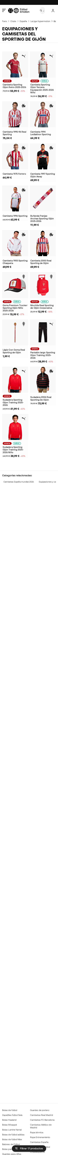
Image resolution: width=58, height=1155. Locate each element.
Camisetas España (39, 1142)
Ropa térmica (36, 1132)
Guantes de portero (39, 1110)
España (23, 21)
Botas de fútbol (9, 1110)
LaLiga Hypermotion (40, 21)
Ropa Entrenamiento (40, 1137)
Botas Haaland (9, 1120)
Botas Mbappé (9, 1124)
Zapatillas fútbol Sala (12, 1115)
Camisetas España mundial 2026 (19, 482)
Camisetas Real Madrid (41, 1115)
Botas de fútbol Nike (12, 1139)
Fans (4, 21)
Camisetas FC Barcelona (42, 1120)
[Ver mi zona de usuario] (53, 10)
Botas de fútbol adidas (13, 1134)
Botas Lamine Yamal (12, 1129)
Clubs (13, 21)
